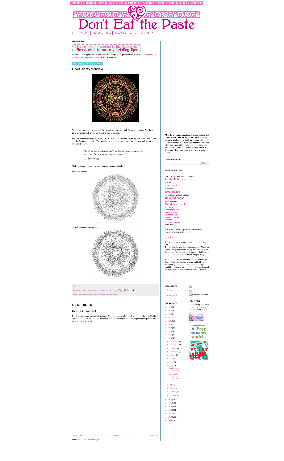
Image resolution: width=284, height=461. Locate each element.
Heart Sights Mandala (174, 370)
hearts (95, 294)
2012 (170, 410)
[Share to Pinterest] (127, 290)
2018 (170, 331)
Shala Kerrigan (81, 290)
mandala (102, 294)
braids (80, 294)
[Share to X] (121, 290)
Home (74, 33)
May (172, 366)
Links (108, 33)
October (173, 348)
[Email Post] (132, 290)
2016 (170, 338)
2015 (170, 400)
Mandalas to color (176, 204)
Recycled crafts (171, 212)
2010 (170, 417)
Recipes (168, 220)
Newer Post (77, 435)
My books (133, 33)
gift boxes (171, 185)
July (171, 359)
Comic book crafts (172, 217)
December (174, 341)
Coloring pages (174, 198)
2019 (170, 328)
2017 (170, 335)
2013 (170, 407)
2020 (170, 324)
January (173, 395)
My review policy (171, 237)
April (172, 385)
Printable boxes (175, 179)
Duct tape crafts (172, 215)
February (173, 392)
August (173, 355)
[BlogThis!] (119, 290)
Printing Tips (97, 33)
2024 (170, 311)
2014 (170, 403)
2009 (170, 420)
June (172, 362)
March (172, 388)
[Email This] (116, 290)
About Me (85, 33)
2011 (170, 413)
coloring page (88, 294)
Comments (173, 295)
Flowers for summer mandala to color (175, 377)
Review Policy (120, 33)
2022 (170, 317)
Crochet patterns (172, 210)
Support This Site (148, 33)
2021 (170, 321)
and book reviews (172, 222)
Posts (170, 290)
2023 (170, 314)
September (174, 352)
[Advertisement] (115, 410)
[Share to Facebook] (124, 290)
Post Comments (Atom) (92, 440)
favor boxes (172, 191)
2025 (170, 307)
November (174, 345)
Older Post (154, 435)
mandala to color (112, 294)
